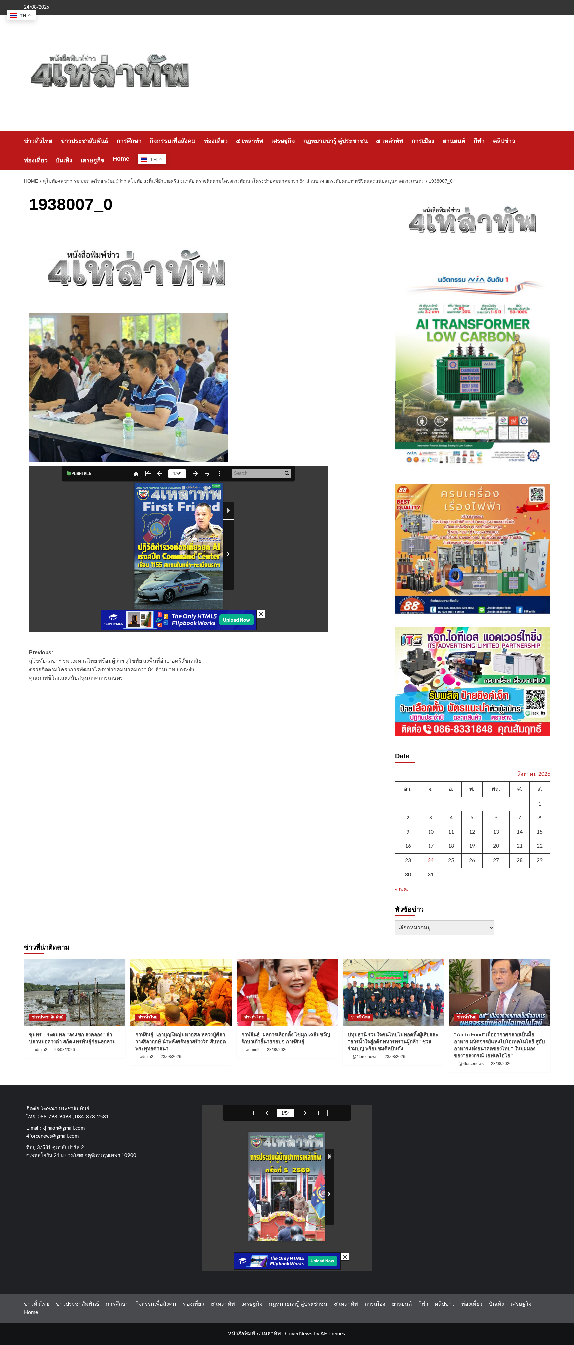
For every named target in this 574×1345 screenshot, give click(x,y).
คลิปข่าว (504, 141)
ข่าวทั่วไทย (38, 141)
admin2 (40, 1049)
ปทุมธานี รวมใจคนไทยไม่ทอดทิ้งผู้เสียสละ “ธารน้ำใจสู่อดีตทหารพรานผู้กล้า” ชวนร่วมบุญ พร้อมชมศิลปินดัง (393, 1041)
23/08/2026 (64, 1049)
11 (451, 832)
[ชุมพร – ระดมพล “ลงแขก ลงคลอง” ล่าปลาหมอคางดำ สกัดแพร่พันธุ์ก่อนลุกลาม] (74, 992)
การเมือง (423, 141)
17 (431, 846)
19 (472, 846)
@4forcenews (364, 1056)
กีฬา (479, 141)
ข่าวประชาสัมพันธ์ (84, 141)
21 (520, 846)
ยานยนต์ (454, 141)
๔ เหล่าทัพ (249, 141)
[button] (546, 150)
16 (408, 846)
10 (431, 832)
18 (451, 846)
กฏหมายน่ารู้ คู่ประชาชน (335, 141)
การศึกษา (129, 141)
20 (496, 846)
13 (496, 832)
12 (472, 832)
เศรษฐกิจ (283, 141)
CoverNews (298, 1333)
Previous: (115, 665)
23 (408, 860)
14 (520, 832)
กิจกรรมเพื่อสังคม (173, 141)
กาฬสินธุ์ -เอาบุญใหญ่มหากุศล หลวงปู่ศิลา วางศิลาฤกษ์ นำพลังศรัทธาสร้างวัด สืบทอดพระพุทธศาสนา (180, 1041)
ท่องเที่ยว (216, 141)
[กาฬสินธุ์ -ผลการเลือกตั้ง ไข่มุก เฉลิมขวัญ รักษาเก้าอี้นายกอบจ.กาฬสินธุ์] (287, 992)
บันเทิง (64, 160)
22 (540, 846)
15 (540, 832)
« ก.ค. (401, 889)
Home (121, 158)
